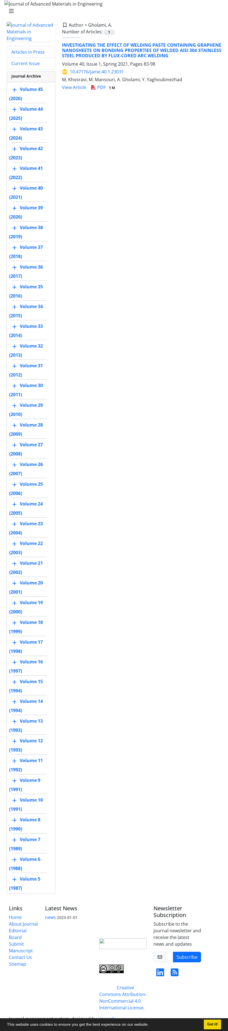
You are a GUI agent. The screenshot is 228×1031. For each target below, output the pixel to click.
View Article (74, 87)
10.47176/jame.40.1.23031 (97, 72)
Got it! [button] (212, 1024)
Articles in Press (28, 52)
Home (15, 917)
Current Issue (25, 63)
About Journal (23, 924)
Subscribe (187, 957)
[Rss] (174, 974)
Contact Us (20, 957)
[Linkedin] (160, 974)
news (50, 917)
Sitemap (17, 964)
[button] (151, 1025)
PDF (105, 87)
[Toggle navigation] (112, 11)
